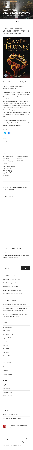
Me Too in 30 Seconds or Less (12, 418)
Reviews (8, 185)
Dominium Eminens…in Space (11, 279)
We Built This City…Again (10, 286)
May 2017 (6, 349)
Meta (4, 367)
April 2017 (6, 352)
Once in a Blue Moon (23, 156)
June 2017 (6, 345)
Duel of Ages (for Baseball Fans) (12, 294)
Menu (17, 21)
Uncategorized (7, 374)
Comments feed (7, 392)
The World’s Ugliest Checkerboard (13, 283)
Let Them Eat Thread (19, 304)
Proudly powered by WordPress (12, 445)
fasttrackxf (19, 28)
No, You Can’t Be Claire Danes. (12, 290)
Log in (4, 385)
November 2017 (8, 327)
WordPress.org (7, 396)
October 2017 (7, 331)
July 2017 (5, 341)
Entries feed (6, 388)
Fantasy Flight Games (13, 187)
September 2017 (8, 334)
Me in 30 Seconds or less (10, 415)
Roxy (4, 314)
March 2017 (6, 356)
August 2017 (7, 338)
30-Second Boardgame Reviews (16, 11)
